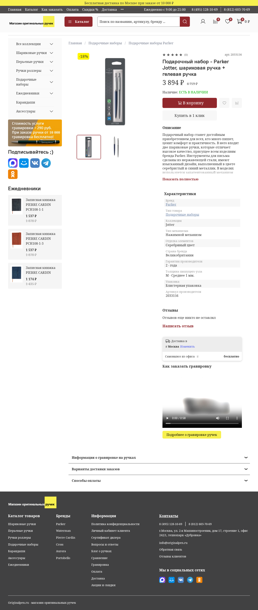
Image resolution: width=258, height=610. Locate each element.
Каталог (31, 9)
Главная (14, 9)
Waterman (63, 531)
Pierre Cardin (65, 537)
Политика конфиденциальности (115, 524)
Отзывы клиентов (172, 556)
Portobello (63, 558)
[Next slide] (149, 92)
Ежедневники (27, 93)
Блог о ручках (101, 551)
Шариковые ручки (31, 53)
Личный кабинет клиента (110, 531)
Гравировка (100, 565)
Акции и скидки (103, 585)
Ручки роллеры (28, 70)
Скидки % (90, 9)
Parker (171, 204)
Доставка (109, 9)
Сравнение (99, 558)
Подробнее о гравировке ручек (192, 434)
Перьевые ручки (30, 61)
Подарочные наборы (105, 43)
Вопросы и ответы (104, 544)
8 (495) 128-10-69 (205, 9)
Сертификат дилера (106, 537)
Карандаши (25, 102)
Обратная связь (170, 549)
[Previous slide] (83, 92)
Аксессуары (25, 111)
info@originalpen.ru (173, 543)
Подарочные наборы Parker (151, 43)
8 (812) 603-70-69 (237, 9)
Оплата (73, 9)
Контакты (168, 515)
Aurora (61, 551)
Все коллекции (28, 44)
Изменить (187, 346)
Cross (59, 544)
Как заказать (52, 9)
